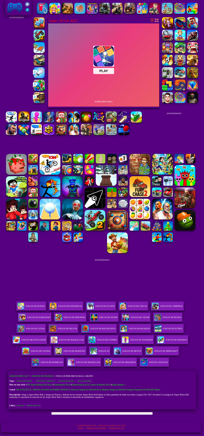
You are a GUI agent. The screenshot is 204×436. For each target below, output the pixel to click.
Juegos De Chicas (137, 306)
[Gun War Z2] (111, 122)
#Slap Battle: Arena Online (32, 389)
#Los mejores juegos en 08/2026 (111, 389)
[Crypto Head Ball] (167, 65)
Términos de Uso (116, 428)
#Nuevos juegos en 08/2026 (83, 389)
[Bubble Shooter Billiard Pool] (23, 134)
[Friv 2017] (27, 6)
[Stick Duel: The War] (98, 122)
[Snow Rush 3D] (39, 52)
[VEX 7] (11, 122)
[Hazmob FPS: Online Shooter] (23, 122)
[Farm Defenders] (192, 77)
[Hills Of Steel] (136, 122)
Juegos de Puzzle (42, 376)
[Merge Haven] (48, 122)
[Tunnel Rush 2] (179, 13)
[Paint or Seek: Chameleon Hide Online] (39, 102)
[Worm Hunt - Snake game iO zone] (180, 90)
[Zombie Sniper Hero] (67, 13)
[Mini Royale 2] (86, 134)
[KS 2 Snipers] (167, 77)
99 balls (20, 406)
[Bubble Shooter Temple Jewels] (86, 122)
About (80, 428)
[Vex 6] (36, 134)
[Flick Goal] (98, 134)
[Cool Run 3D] (36, 122)
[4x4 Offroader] (129, 13)
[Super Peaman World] (180, 52)
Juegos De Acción (105, 306)
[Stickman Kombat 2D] (73, 122)
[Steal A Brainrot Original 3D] (92, 13)
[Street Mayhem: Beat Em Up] (11, 134)
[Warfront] (104, 13)
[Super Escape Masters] (167, 27)
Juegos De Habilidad (38, 317)
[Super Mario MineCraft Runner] (192, 27)
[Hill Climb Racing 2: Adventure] (39, 40)
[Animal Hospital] (180, 65)
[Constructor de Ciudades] (79, 13)
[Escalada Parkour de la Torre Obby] (192, 13)
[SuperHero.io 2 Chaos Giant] (167, 52)
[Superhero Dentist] (192, 52)
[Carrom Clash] (61, 134)
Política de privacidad (96, 428)
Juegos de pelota (66, 381)
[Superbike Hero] (192, 40)
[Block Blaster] (167, 90)
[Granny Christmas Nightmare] (192, 102)
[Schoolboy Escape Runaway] (167, 102)
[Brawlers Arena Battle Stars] (48, 134)
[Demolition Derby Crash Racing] (39, 65)
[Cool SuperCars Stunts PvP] (167, 40)
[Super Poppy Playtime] (180, 27)
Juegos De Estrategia (70, 306)
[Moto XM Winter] (111, 134)
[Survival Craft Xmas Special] (61, 122)
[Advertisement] (16, 61)
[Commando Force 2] (117, 13)
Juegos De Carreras (171, 306)
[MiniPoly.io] (154, 13)
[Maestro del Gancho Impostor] (42, 13)
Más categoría (84, 381)
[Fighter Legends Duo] (73, 134)
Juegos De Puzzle (35, 306)
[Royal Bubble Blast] (142, 13)
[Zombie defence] (39, 90)
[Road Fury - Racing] (180, 77)
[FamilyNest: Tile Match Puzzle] (39, 27)
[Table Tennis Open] (123, 134)
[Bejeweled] (192, 90)
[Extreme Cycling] (167, 13)
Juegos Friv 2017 (19, 376)
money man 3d (33, 406)
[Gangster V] (192, 65)
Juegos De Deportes (74, 317)
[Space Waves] (123, 122)
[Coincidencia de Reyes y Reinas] (54, 13)
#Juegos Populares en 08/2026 (140, 389)
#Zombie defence (60, 389)
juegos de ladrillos (45, 381)
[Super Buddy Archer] (180, 40)
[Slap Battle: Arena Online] (39, 77)
